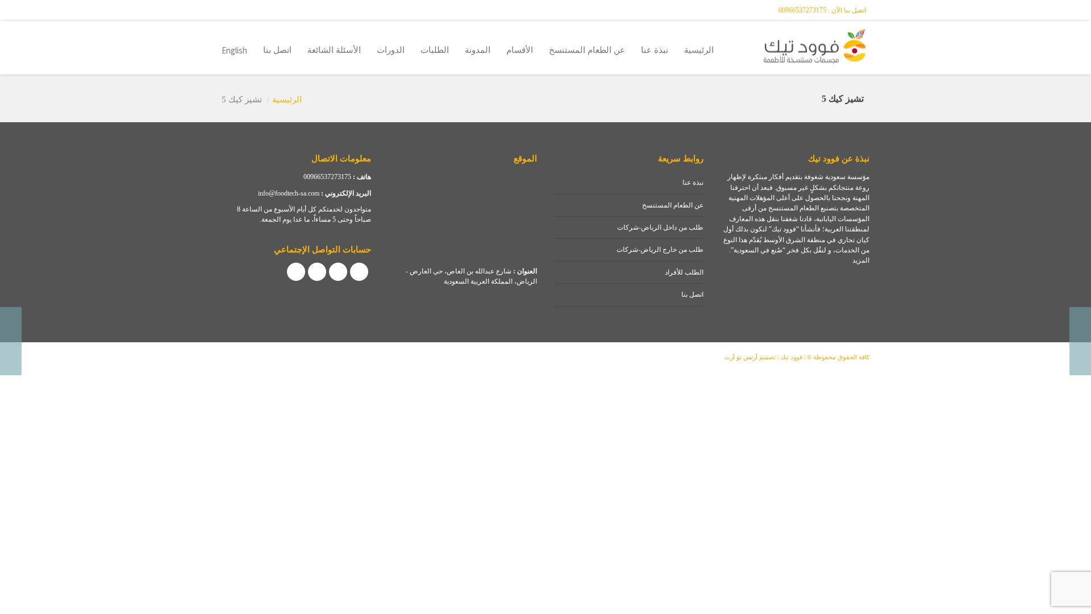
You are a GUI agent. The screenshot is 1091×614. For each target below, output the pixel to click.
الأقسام (519, 50)
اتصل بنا (277, 50)
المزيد (860, 260)
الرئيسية (699, 50)
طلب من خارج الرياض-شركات (660, 250)
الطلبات (434, 50)
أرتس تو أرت (740, 357)
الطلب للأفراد (684, 272)
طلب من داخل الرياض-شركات (660, 227)
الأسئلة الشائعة (334, 50)
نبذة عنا (654, 50)
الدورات (391, 50)
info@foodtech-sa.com (288, 193)
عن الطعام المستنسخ (587, 50)
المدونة (477, 50)
